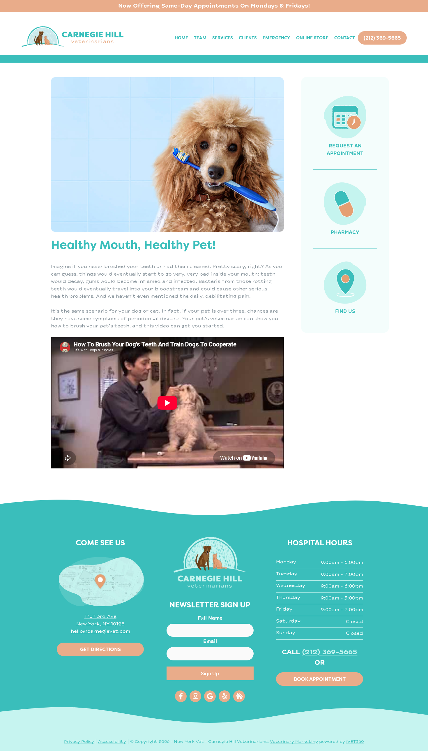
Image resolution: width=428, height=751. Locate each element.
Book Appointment (320, 679)
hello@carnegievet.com (100, 631)
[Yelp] (224, 696)
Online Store (312, 38)
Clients (248, 38)
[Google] (210, 696)
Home (181, 38)
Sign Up (210, 673)
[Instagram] (195, 696)
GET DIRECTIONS (100, 649)
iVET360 (355, 741)
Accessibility (112, 741)
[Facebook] (181, 696)
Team (200, 38)
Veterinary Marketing (294, 741)
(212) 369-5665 (329, 652)
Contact (344, 38)
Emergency (276, 38)
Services (222, 38)
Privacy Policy (79, 741)
